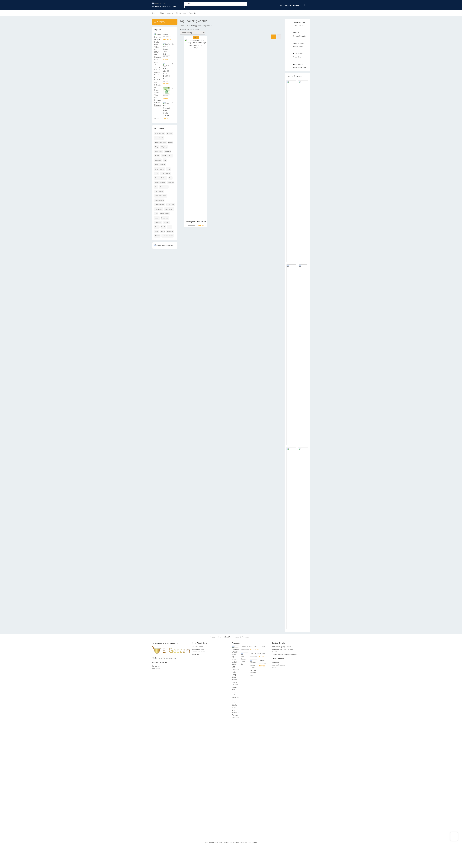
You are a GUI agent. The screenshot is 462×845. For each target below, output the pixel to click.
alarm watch (159, 138)
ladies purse (164, 213)
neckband (164, 218)
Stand (169, 227)
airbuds (169, 133)
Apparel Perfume (160, 142)
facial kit (171, 182)
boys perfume (159, 169)
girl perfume (159, 191)
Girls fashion (159, 200)
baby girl (168, 151)
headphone (158, 209)
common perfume (161, 178)
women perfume (167, 235)
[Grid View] (273, 37)
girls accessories (161, 195)
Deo (170, 178)
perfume (166, 222)
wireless (170, 231)
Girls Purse (170, 204)
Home (182, 26)
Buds (168, 169)
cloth (156, 173)
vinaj (156, 231)
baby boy (164, 147)
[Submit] (184, 7)
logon (157, 218)
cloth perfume (165, 173)
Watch (162, 231)
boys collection (160, 164)
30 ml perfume (159, 133)
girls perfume (159, 204)
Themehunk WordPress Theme (245, 842)
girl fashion (164, 187)
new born (158, 222)
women (157, 235)
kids (156, 213)
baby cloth (158, 151)
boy (165, 160)
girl (156, 187)
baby (156, 147)
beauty (157, 155)
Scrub (163, 227)
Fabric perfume (160, 182)
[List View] (279, 37)
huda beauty (169, 209)
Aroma (170, 142)
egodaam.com (216, 842)
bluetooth (158, 160)
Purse (157, 227)
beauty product (167, 155)
